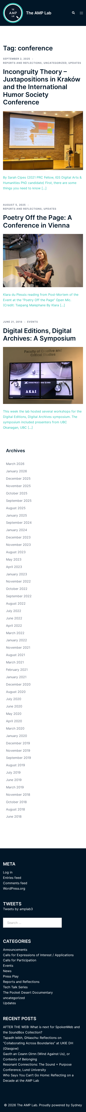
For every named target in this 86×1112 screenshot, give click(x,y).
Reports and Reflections (22, 62)
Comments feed (15, 883)
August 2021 (15, 655)
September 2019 (18, 758)
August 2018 (15, 809)
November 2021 (18, 647)
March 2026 (15, 464)
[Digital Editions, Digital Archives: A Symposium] (43, 375)
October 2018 (16, 802)
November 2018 (18, 795)
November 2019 (18, 750)
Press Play (11, 976)
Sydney (76, 1105)
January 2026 (16, 471)
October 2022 (16, 589)
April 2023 (14, 567)
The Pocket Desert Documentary (28, 992)
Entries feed (12, 878)
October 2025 (16, 493)
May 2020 (13, 714)
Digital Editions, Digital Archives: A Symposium (39, 334)
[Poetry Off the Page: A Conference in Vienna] (43, 260)
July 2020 (13, 699)
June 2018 (14, 816)
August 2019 (15, 765)
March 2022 (15, 633)
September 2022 (19, 596)
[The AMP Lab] (13, 13)
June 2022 (14, 618)
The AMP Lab (38, 13)
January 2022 (16, 640)
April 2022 (14, 626)
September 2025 (19, 501)
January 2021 (16, 677)
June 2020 (14, 706)
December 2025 (18, 478)
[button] (73, 13)
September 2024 (19, 523)
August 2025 (16, 508)
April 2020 (14, 721)
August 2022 (16, 603)
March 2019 (15, 787)
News (7, 971)
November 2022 (18, 581)
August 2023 (16, 552)
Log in (7, 872)
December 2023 (18, 537)
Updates (74, 62)
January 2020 (16, 736)
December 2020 (18, 684)
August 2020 (16, 692)
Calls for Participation (19, 960)
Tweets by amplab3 (18, 909)
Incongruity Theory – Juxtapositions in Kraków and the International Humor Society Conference (41, 87)
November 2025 (18, 486)
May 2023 (13, 559)
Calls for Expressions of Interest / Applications (38, 955)
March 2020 (15, 728)
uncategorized (55, 62)
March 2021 (15, 662)
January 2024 (16, 530)
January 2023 (16, 574)
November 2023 (18, 545)
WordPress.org (14, 888)
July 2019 (13, 772)
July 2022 (13, 611)
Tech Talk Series (15, 987)
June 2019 (14, 780)
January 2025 (16, 515)
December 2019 (18, 743)
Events (32, 321)
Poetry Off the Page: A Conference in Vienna (37, 221)
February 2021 (17, 670)
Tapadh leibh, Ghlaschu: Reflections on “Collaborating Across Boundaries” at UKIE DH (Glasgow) (38, 1043)
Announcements (15, 950)
